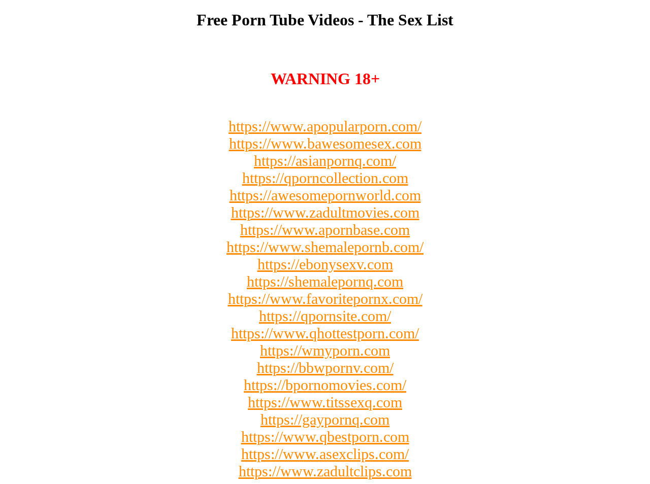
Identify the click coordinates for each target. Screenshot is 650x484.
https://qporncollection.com (325, 177)
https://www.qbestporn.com (325, 436)
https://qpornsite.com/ (325, 315)
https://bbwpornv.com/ (325, 367)
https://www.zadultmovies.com (325, 212)
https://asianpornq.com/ (325, 160)
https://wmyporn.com (325, 350)
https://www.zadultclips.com (325, 471)
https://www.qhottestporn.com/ (325, 333)
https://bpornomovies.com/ (325, 384)
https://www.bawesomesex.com (325, 143)
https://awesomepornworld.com (325, 195)
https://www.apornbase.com (325, 229)
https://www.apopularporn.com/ (325, 126)
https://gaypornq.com (325, 419)
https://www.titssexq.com (325, 402)
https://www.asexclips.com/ (325, 453)
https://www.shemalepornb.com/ (325, 246)
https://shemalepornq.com (325, 281)
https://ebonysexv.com (325, 264)
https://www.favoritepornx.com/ (325, 298)
